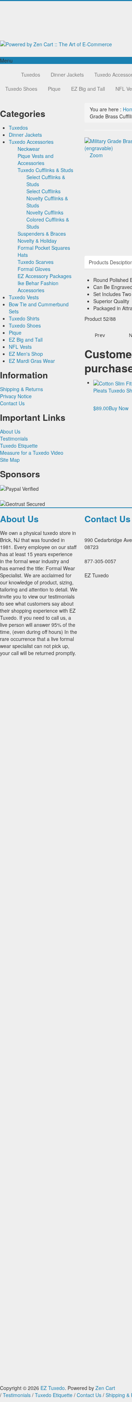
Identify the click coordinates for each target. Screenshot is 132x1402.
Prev (99, 335)
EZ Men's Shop (26, 353)
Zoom (95, 155)
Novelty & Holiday (37, 240)
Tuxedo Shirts (24, 318)
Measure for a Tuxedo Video (31, 452)
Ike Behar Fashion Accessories (38, 286)
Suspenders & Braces (42, 233)
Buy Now (118, 408)
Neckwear (29, 148)
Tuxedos (30, 74)
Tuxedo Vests (24, 297)
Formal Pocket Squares (44, 247)
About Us (10, 431)
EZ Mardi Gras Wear (32, 360)
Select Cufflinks (43, 191)
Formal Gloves (34, 268)
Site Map (10, 459)
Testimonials (14, 438)
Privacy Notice (16, 396)
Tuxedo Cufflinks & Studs (45, 169)
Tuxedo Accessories (31, 141)
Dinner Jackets (67, 74)
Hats (23, 254)
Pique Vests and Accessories (36, 159)
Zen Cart (105, 1387)
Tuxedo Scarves (36, 261)
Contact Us (12, 403)
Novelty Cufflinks (44, 212)
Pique (54, 88)
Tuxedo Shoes (21, 88)
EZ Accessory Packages (44, 275)
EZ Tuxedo (52, 1387)
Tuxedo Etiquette (19, 445)
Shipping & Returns (21, 389)
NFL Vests (20, 346)
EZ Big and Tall (88, 88)
